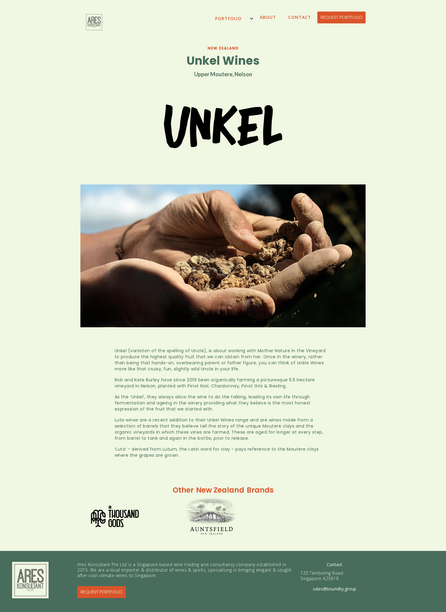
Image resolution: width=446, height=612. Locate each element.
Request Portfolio (341, 17)
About (268, 17)
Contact (299, 17)
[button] (231, 18)
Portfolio (228, 18)
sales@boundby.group (334, 589)
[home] (94, 25)
